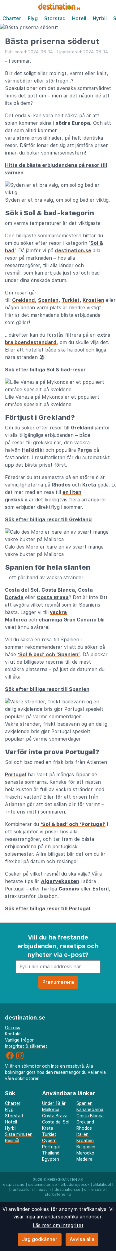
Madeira (84, 1159)
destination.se (73, 250)
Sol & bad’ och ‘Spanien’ (49, 654)
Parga (84, 450)
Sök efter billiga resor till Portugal (47, 909)
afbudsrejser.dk (75, 1184)
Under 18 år (54, 1103)
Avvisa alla (82, 1239)
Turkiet (49, 1134)
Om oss (12, 1027)
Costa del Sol (21, 590)
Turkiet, (71, 300)
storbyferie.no (58, 1194)
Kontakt (13, 1033)
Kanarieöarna (89, 1109)
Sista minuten (18, 1134)
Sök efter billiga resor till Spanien (47, 689)
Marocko (85, 1152)
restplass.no (13, 1184)
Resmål (12, 1140)
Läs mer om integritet (58, 1225)
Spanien (48, 300)
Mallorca (50, 1109)
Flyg (33, 18)
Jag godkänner (40, 1239)
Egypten (50, 1159)
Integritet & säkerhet (26, 1046)
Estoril (100, 889)
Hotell (79, 18)
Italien (82, 1134)
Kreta (89, 485)
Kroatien (93, 300)
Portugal (15, 775)
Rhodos (61, 485)
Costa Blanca (58, 590)
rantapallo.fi (22, 1189)
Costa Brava (54, 1115)
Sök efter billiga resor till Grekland (48, 519)
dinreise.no (94, 1189)
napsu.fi (44, 1189)
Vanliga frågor (19, 1040)
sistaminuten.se (42, 1184)
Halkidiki (33, 450)
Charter (11, 18)
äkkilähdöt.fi (103, 1184)
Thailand (50, 1152)
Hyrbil (100, 18)
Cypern (49, 1140)
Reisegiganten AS (65, 1179)
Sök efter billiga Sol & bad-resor (45, 370)
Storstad (55, 18)
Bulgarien (85, 1146)
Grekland (23, 300)
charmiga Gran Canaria (68, 620)
